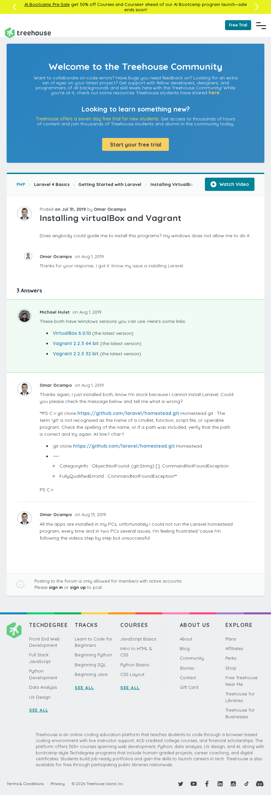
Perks (230, 658)
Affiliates (234, 648)
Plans (230, 638)
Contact (188, 677)
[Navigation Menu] (261, 25)
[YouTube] (193, 783)
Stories (187, 668)
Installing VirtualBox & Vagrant (184, 184)
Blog (185, 648)
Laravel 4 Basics (52, 184)
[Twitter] (180, 783)
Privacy (58, 783)
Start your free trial (135, 144)
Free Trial (238, 24)
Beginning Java (91, 674)
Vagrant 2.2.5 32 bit (75, 354)
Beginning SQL (90, 664)
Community (192, 658)
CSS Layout (132, 674)
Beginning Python (93, 654)
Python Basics (134, 664)
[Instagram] (233, 783)
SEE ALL (39, 710)
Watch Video (233, 184)
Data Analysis (43, 687)
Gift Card (189, 687)
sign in (56, 587)
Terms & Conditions (25, 783)
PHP (21, 184)
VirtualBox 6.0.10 (72, 333)
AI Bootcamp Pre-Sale (47, 4)
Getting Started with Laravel (109, 184)
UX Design (40, 697)
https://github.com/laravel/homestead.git (128, 413)
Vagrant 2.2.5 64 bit (76, 343)
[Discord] (259, 783)
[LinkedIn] (220, 783)
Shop (230, 668)
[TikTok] (246, 783)
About (186, 638)
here (214, 93)
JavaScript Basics (138, 638)
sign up (78, 587)
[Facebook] (207, 783)
